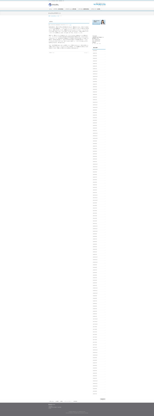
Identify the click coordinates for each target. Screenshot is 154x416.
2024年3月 (95, 125)
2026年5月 (95, 58)
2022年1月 (95, 192)
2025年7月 (95, 84)
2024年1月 (95, 130)
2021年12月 (95, 195)
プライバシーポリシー (68, 401)
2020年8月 (95, 236)
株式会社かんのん (76, 411)
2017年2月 (95, 344)
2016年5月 (95, 368)
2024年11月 (95, 104)
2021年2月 (95, 220)
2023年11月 (95, 135)
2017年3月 (95, 342)
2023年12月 (95, 133)
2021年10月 (95, 200)
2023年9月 (95, 140)
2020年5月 (95, 244)
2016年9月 (95, 357)
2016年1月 (95, 378)
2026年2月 (95, 66)
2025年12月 (95, 71)
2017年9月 (95, 326)
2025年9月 (95, 79)
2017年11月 (95, 321)
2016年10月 (95, 355)
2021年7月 (95, 208)
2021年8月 (95, 205)
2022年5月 (95, 182)
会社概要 (57, 401)
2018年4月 (95, 308)
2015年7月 (95, 393)
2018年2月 (95, 313)
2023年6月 (95, 148)
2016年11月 (95, 352)
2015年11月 (95, 383)
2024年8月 (95, 112)
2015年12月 (95, 380)
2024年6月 (95, 117)
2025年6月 (95, 86)
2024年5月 (95, 120)
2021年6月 (95, 210)
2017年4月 (95, 339)
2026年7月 (95, 53)
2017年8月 (95, 329)
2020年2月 (95, 251)
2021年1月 (95, 223)
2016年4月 (95, 370)
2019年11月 (95, 259)
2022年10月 (95, 169)
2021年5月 (95, 213)
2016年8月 (95, 360)
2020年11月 (95, 228)
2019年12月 (95, 257)
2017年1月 (95, 347)
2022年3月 (95, 187)
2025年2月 (95, 97)
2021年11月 (95, 197)
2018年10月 (95, 293)
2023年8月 (95, 143)
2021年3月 (95, 218)
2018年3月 (95, 311)
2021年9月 (95, 202)
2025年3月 (95, 94)
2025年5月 (95, 89)
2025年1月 (95, 99)
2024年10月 (95, 107)
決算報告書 (75, 401)
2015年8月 (95, 391)
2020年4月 (95, 246)
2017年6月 (95, 334)
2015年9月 (95, 388)
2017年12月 (95, 318)
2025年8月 (95, 81)
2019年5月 (95, 275)
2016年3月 (95, 373)
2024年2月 (95, 128)
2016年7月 (95, 362)
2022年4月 (95, 184)
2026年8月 (95, 50)
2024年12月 (95, 102)
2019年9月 (95, 264)
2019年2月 (95, 282)
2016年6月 (95, 365)
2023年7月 (95, 146)
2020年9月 (95, 233)
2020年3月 (95, 249)
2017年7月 (95, 331)
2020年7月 (95, 239)
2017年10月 (95, 324)
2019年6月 (95, 272)
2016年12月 (95, 349)
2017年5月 (95, 337)
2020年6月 (95, 241)
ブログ (70, 24)
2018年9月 (95, 295)
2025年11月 (95, 73)
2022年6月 (95, 179)
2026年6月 (95, 55)
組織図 (61, 401)
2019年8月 (95, 267)
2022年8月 (95, 174)
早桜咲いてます (51, 52)
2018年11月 (95, 290)
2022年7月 (95, 177)
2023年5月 (95, 151)
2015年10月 (95, 386)
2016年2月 (95, 375)
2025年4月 (95, 91)
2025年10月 (95, 76)
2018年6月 (95, 303)
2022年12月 (95, 164)
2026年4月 (95, 60)
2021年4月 (95, 215)
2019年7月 (95, 269)
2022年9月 (95, 171)
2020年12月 (95, 226)
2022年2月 (95, 189)
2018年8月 (95, 298)
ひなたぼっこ (86, 52)
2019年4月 (95, 277)
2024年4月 (95, 122)
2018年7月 (95, 300)
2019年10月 (95, 262)
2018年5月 (95, 306)
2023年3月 (95, 156)
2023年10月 (95, 138)
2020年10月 (95, 231)
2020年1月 (95, 254)
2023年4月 (95, 153)
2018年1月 (95, 316)
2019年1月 (95, 285)
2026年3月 (95, 63)
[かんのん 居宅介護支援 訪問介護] (53, 5)
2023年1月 (95, 161)
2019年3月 (95, 280)
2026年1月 (95, 68)
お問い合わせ (51, 401)
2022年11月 (95, 166)
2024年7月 (95, 115)
